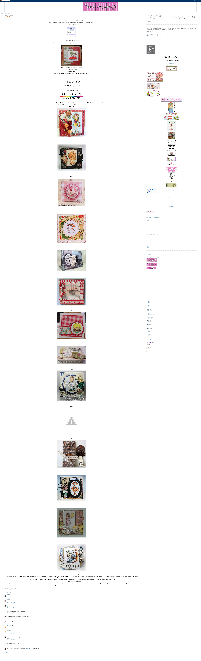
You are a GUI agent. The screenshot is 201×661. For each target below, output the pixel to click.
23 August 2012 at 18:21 (11, 612)
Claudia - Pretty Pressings (150, 253)
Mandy (148, 246)
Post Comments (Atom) (11, 655)
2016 (148, 301)
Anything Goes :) (150, 318)
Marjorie (148, 227)
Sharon (147, 231)
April (149, 324)
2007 (148, 335)
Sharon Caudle (149, 351)
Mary (147, 228)
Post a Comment (7, 652)
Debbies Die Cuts (171, 195)
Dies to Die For (171, 202)
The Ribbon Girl (20, 589)
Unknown (8, 630)
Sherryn (8, 594)
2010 (148, 331)
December (149, 307)
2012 (148, 306)
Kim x (8, 609)
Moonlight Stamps (171, 204)
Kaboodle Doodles (177, 194)
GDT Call (8, 589)
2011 (148, 330)
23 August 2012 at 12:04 (11, 607)
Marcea (148, 247)
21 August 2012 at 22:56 (11, 597)
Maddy (148, 245)
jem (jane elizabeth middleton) (11, 604)
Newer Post (6, 653)
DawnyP (148, 222)
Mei (7, 641)
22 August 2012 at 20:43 (11, 602)
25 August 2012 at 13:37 (11, 633)
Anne (147, 221)
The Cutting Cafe (174, 188)
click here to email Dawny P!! (151, 22)
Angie (147, 235)
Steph (147, 248)
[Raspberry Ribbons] (171, 199)
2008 (148, 334)
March (149, 325)
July (149, 320)
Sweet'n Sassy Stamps (171, 201)
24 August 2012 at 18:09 (11, 628)
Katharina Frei (149, 243)
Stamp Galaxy (171, 206)
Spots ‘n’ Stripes (150, 317)
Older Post (137, 653)
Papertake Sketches (7, 13)
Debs (147, 224)
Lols (147, 226)
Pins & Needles (150, 315)
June (149, 321)
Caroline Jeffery (149, 236)
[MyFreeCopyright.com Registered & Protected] (154, 35)
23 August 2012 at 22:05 (11, 617)
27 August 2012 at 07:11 (11, 644)
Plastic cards (27, 648)
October (149, 310)
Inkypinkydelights (9, 625)
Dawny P (148, 348)
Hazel (147, 240)
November (149, 309)
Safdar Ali (8, 647)
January (149, 328)
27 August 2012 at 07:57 (11, 649)
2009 (148, 332)
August (149, 313)
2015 (148, 302)
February (149, 327)
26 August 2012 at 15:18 (11, 639)
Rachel (8, 599)
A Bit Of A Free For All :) (151, 314)
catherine (8, 635)
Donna (147, 239)
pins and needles (14, 589)
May (149, 323)
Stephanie (8, 620)
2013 (148, 305)
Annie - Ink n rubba (149, 254)
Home (2, 13)
